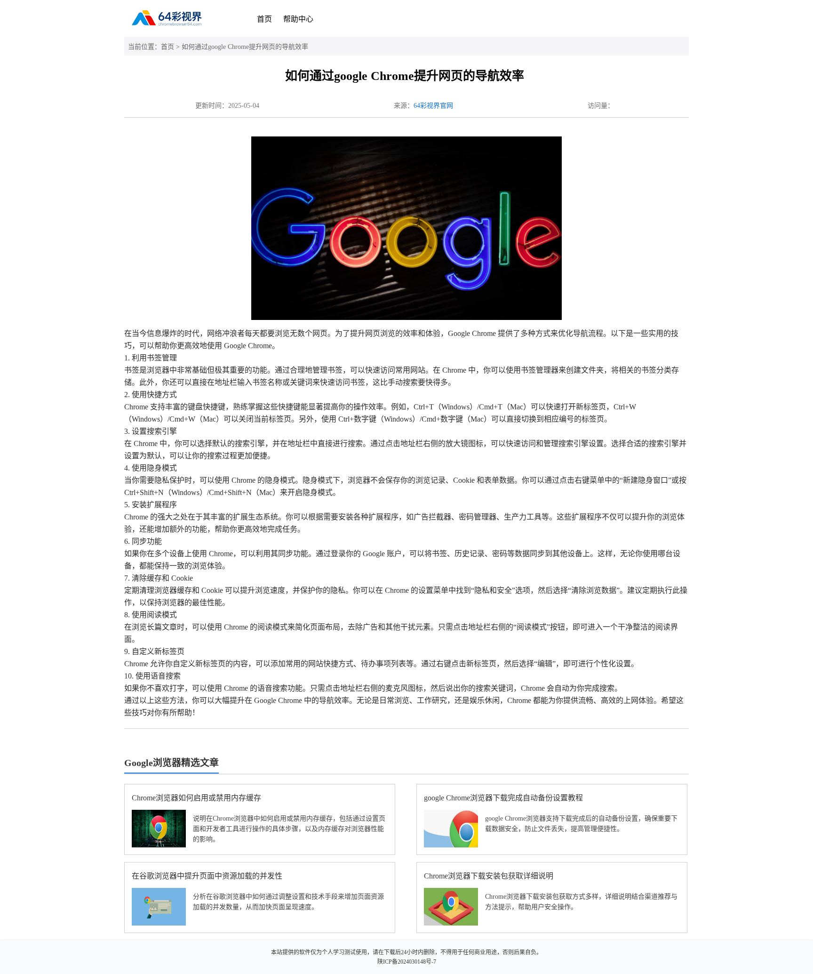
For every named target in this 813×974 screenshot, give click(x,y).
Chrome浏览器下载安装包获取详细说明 (488, 876)
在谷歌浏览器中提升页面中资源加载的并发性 (207, 876)
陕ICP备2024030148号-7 (406, 961)
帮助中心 (298, 19)
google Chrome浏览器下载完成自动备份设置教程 (503, 798)
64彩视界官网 (433, 105)
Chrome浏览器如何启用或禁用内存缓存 (196, 798)
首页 (264, 19)
